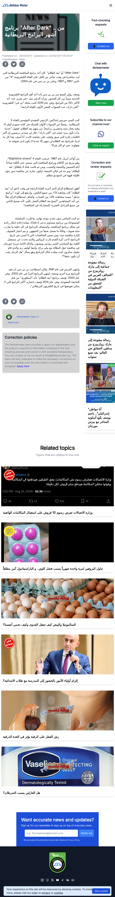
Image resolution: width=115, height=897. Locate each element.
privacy (46, 892)
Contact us (101, 46)
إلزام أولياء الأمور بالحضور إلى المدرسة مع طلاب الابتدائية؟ (40, 680)
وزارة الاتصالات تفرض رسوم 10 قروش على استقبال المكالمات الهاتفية (48, 512)
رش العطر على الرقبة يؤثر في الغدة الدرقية (31, 736)
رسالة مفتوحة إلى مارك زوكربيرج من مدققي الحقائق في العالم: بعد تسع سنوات (100, 348)
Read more (13, 322)
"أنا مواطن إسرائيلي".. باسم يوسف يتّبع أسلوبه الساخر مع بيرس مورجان (99, 417)
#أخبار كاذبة (103, 255)
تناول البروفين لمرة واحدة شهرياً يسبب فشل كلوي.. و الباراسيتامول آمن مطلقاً (53, 568)
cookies (58, 892)
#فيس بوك (93, 255)
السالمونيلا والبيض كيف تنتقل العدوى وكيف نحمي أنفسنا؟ (39, 624)
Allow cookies (101, 891)
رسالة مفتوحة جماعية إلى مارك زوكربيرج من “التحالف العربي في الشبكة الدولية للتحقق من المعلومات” (100, 275)
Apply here (23, 366)
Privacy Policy (74, 840)
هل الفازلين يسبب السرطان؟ (21, 793)
